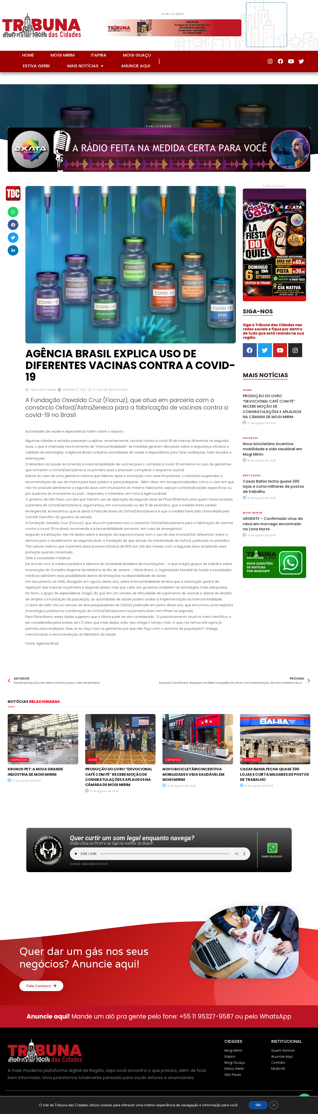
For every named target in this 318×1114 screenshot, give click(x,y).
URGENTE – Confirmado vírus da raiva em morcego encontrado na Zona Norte (273, 524)
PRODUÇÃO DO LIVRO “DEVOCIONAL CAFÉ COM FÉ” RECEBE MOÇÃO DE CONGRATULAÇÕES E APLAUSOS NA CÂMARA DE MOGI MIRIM (272, 406)
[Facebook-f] (280, 61)
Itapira (98, 55)
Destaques (252, 475)
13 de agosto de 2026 (261, 535)
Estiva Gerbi (36, 66)
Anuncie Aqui (135, 66)
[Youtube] (291, 61)
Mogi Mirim (62, 55)
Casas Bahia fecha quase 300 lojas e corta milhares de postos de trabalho (273, 486)
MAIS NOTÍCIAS (82, 66)
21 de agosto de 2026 (261, 423)
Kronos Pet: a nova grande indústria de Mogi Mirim (35, 771)
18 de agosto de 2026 (261, 498)
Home (28, 55)
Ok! (258, 1105)
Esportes (250, 438)
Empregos (19, 760)
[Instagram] (270, 61)
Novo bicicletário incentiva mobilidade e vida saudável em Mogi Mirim (272, 449)
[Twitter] (301, 61)
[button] (13, 212)
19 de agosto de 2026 (261, 460)
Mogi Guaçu (137, 55)
